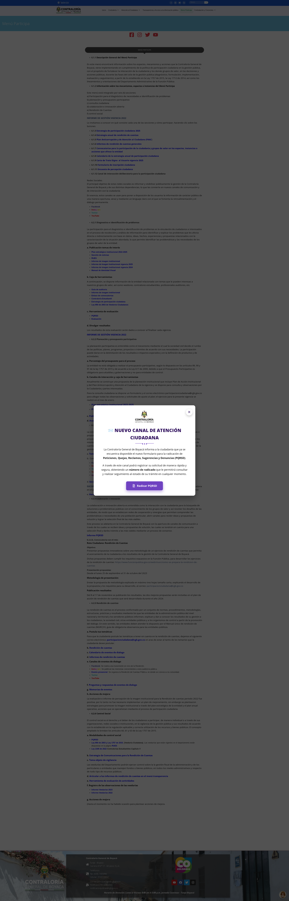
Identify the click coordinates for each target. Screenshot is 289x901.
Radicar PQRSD (147, 486)
